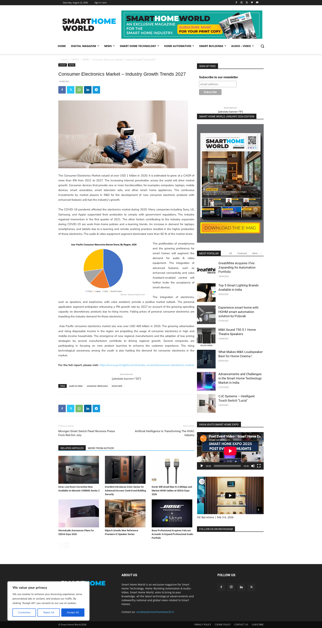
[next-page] (66, 545)
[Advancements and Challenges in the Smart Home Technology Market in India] (206, 381)
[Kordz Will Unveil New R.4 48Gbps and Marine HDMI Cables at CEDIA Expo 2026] (173, 470)
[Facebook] (236, 3)
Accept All (73, 612)
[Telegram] (96, 90)
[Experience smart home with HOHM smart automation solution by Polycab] (206, 314)
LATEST (75, 59)
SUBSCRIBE (258, 624)
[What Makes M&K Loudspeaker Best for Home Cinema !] (206, 359)
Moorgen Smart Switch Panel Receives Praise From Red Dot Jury (86, 433)
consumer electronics (97, 385)
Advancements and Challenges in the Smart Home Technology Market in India (240, 378)
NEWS (86, 59)
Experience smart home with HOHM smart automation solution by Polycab (238, 312)
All (230, 253)
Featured (242, 253)
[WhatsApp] (79, 90)
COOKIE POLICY (223, 624)
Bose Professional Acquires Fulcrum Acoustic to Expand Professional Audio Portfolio (172, 534)
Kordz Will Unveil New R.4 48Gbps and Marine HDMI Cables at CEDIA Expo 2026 (172, 490)
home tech (117, 385)
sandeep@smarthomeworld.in (155, 612)
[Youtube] (257, 3)
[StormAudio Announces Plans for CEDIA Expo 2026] (79, 513)
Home (64, 59)
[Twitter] (247, 3)
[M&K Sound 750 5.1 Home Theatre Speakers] (206, 337)
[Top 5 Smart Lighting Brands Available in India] (206, 292)
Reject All (48, 612)
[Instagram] (241, 3)
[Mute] (253, 466)
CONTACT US (241, 624)
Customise (24, 612)
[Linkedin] (87, 90)
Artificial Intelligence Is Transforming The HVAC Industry (164, 433)
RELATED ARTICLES (72, 448)
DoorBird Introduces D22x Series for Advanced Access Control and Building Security (125, 490)
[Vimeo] (252, 3)
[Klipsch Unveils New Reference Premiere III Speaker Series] (126, 513)
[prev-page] (60, 545)
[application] (230, 451)
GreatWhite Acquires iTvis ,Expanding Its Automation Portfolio (236, 267)
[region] (48, 601)
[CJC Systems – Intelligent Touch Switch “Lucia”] (206, 403)
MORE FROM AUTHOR (101, 448)
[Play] (202, 466)
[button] (262, 46)
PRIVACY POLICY (202, 624)
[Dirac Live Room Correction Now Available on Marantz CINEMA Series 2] (79, 470)
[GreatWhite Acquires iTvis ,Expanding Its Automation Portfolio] (206, 270)
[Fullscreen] (259, 466)
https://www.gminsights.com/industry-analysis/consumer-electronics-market (146, 365)
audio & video (76, 385)
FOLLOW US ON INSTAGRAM (216, 529)
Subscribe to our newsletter (218, 77)
